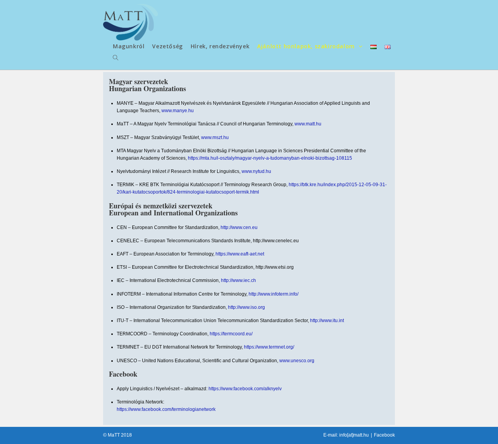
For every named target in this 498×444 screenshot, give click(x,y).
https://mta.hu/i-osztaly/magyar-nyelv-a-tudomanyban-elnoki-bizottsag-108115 (270, 158)
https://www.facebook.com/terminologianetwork (166, 409)
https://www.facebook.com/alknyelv (245, 388)
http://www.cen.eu (239, 227)
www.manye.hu (177, 110)
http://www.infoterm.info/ (273, 294)
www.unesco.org (296, 360)
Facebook (384, 435)
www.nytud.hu (256, 171)
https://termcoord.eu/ (231, 334)
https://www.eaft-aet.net (240, 254)
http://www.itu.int (327, 320)
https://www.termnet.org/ (269, 347)
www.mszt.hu (215, 137)
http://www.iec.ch (238, 280)
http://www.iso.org (246, 307)
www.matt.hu (308, 124)
